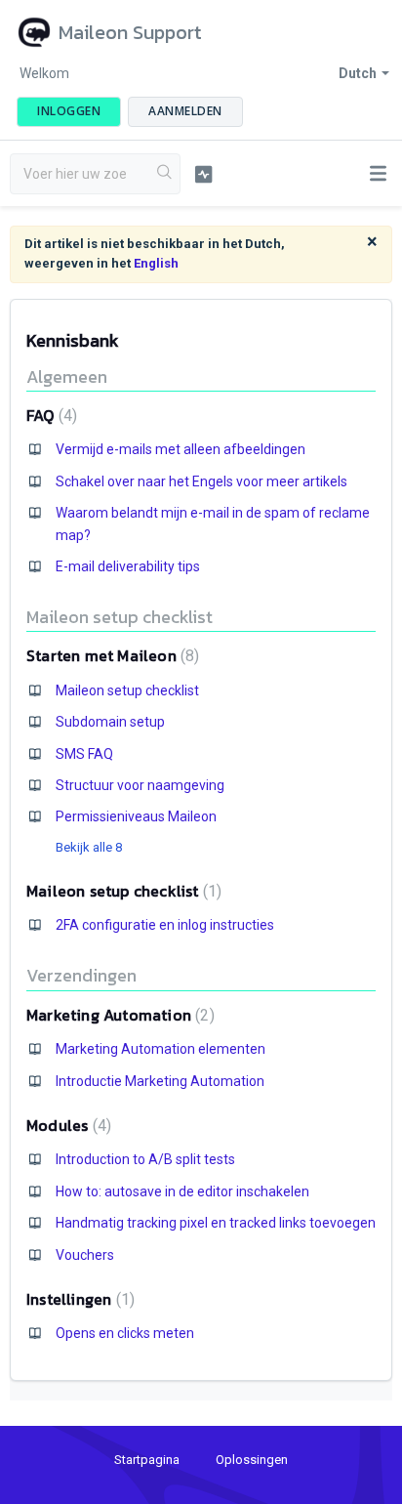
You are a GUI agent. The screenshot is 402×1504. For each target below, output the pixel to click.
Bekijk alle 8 (89, 847)
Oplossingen (252, 1459)
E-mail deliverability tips (128, 566)
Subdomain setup (110, 722)
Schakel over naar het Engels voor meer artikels (201, 481)
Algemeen (66, 376)
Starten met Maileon (110, 655)
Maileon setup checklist (119, 617)
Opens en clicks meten (125, 1333)
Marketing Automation (118, 1014)
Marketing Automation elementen (160, 1049)
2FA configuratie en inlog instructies (165, 925)
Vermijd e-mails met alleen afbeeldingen (180, 449)
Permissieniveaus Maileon (136, 816)
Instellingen (78, 1299)
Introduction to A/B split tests (145, 1159)
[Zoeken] (165, 173)
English (156, 263)
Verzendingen (81, 975)
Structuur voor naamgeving (140, 785)
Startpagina (147, 1459)
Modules (66, 1125)
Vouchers (85, 1255)
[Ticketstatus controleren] (204, 174)
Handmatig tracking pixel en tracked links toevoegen (216, 1223)
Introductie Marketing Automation (160, 1081)
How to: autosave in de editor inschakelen (182, 1191)
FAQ (49, 415)
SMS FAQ (84, 754)
